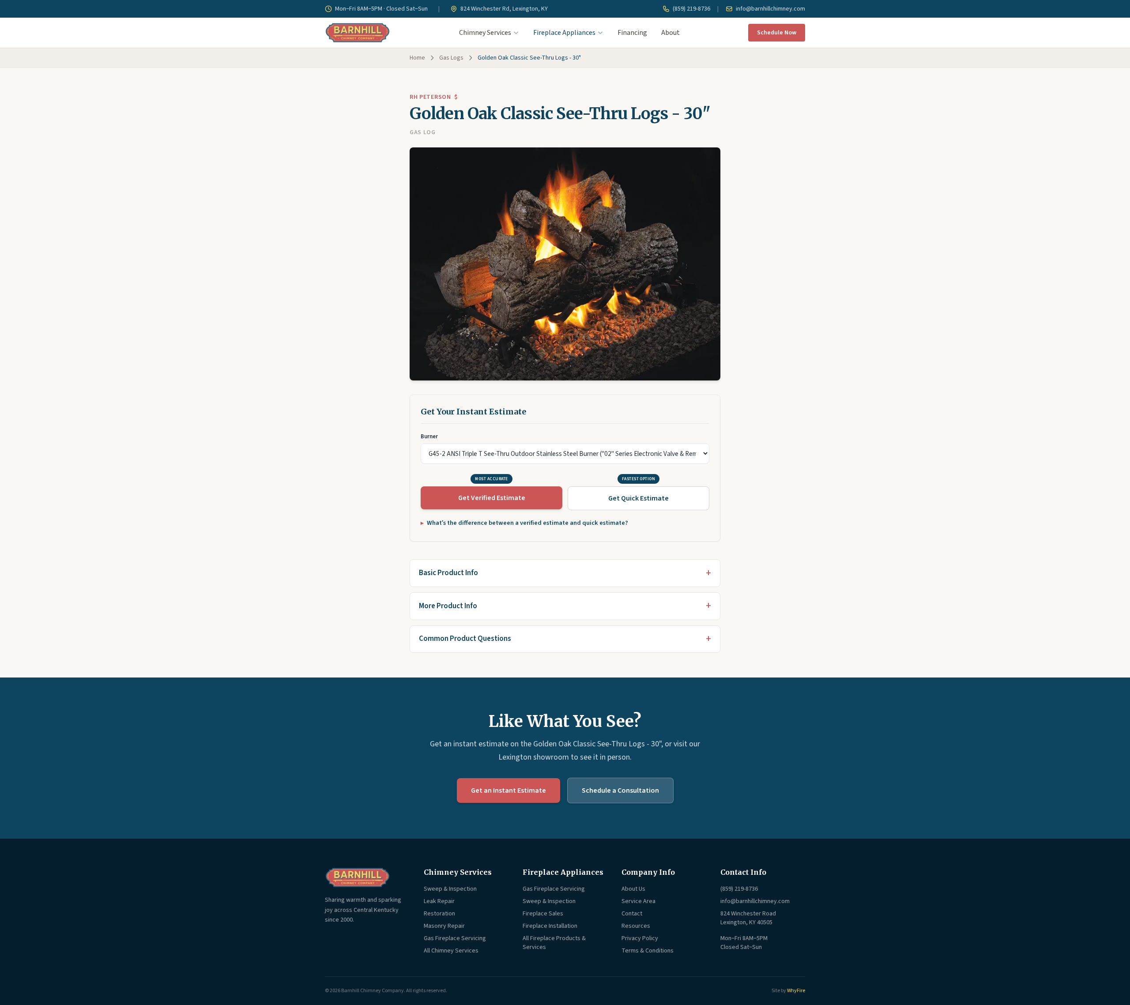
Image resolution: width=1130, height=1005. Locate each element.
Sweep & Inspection (450, 889)
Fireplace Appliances (564, 33)
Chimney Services (485, 33)
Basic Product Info (448, 573)
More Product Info (448, 606)
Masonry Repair (444, 926)
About (670, 33)
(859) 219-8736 (690, 8)
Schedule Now (776, 32)
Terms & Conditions (648, 950)
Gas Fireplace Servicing (455, 938)
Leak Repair (439, 901)
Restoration (439, 913)
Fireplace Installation (550, 926)
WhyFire (796, 990)
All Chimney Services (451, 950)
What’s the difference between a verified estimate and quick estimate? (527, 522)
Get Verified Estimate (491, 498)
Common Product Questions (465, 638)
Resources (636, 926)
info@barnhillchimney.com (769, 8)
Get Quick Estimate (638, 498)
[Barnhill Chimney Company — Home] (357, 32)
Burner (429, 436)
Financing (632, 33)
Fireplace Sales (543, 913)
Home (417, 57)
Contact (632, 913)
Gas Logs (451, 57)
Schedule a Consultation (620, 790)
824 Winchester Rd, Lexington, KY (503, 8)
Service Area (638, 901)
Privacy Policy (640, 938)
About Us (633, 889)
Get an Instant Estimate (508, 790)
